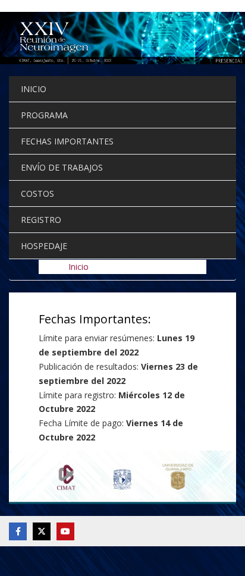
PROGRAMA (44, 115)
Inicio (78, 266)
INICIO (33, 89)
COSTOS (37, 193)
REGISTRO (41, 219)
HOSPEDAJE (44, 245)
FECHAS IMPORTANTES (67, 141)
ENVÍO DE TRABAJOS (62, 167)
